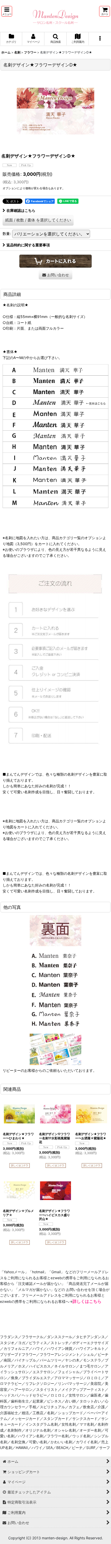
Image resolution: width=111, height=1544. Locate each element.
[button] (6, 11)
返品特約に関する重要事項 (28, 245)
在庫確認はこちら (20, 210)
